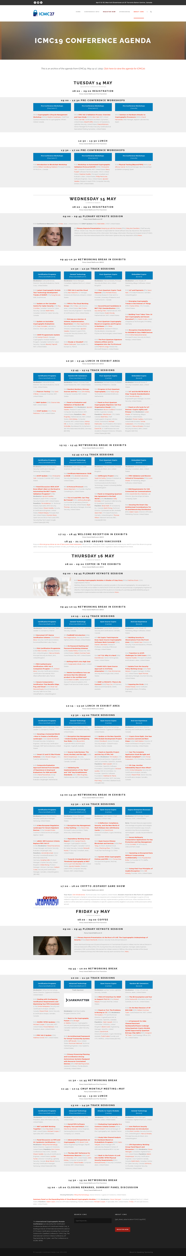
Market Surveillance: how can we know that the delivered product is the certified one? (77, 675)
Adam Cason (133, 512)
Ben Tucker (83, 308)
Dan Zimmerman (114, 671)
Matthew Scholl (38, 1037)
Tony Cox (109, 684)
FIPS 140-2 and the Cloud (78, 290)
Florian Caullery (138, 419)
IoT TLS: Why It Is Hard (107, 655)
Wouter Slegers (50, 757)
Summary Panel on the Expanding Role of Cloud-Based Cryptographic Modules (64, 1199)
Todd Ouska (105, 1036)
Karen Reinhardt (91, 940)
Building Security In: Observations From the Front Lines (137, 640)
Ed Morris (148, 1163)
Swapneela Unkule (74, 664)
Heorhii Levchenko (70, 1129)
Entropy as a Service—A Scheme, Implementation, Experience (75, 321)
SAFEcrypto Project (106, 476)
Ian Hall (81, 119)
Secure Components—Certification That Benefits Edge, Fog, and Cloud (46, 684)
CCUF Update (42, 411)
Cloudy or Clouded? (75, 342)
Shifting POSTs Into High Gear (79, 661)
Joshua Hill (133, 999)
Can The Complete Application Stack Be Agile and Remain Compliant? (137, 754)
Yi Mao (60, 224)
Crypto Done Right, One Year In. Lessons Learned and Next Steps (138, 738)
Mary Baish (49, 1129)
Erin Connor (56, 1149)
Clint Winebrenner (78, 895)
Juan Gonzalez (42, 326)
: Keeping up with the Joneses (99, 228)
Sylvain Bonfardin (53, 739)
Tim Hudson (114, 757)
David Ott (98, 428)
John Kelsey (86, 391)
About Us (133, 1252)
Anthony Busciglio (84, 500)
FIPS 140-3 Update (44, 1035)
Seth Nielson (139, 741)
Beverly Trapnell (51, 344)
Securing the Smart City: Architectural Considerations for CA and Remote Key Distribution (138, 507)
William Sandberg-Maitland (47, 167)
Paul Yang (98, 780)
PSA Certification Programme (48, 648)
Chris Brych (103, 741)
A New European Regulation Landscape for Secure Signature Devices (46, 828)
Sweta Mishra (73, 651)
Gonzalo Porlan (49, 830)
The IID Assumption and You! (140, 997)
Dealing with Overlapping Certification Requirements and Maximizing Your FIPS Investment (46, 1001)
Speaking (140, 1252)
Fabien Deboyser (70, 344)
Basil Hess (104, 417)
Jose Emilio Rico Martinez (138, 494)
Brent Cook (106, 1027)
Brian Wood (50, 1161)
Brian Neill (105, 506)
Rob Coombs (42, 651)
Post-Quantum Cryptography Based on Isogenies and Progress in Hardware (108, 324)
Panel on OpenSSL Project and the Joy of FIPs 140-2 (107, 754)
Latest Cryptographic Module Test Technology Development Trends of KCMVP (46, 292)
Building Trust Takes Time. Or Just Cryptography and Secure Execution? (138, 317)
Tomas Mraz (117, 859)
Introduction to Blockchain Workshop (52, 164)
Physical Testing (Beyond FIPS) (131, 164)
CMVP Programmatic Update (48, 335)
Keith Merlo (50, 310)
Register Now (123, 1229)
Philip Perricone (101, 176)
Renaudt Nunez (100, 1162)
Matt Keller (101, 224)
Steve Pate (85, 828)
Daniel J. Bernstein (101, 644)
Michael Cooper (39, 1024)
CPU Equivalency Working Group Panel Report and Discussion (137, 1147)
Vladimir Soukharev (54, 117)
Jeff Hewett (72, 1041)
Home (78, 11)
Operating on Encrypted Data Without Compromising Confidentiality (139, 855)
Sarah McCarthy (100, 478)
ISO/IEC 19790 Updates (46, 1022)
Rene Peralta (78, 1162)
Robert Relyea (43, 513)
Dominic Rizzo (52, 515)
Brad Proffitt (88, 122)
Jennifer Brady (134, 396)
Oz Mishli (133, 844)
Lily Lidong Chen (100, 310)
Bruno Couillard (109, 409)
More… (140, 235)
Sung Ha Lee (55, 295)
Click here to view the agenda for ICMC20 (124, 68)
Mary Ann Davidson (133, 228)
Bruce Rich (81, 741)
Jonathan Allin (45, 860)
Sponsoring (124, 11)
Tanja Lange (114, 391)
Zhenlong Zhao (104, 848)
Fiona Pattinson (48, 1027)
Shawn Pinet (135, 775)
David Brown (99, 658)
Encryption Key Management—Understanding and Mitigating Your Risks (77, 738)
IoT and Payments (136, 290)
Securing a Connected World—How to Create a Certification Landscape (46, 736)
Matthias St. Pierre (109, 776)
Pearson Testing (43, 391)
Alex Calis (95, 117)
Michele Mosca (111, 292)
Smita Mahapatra (136, 770)
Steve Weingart (115, 1199)
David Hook (109, 830)
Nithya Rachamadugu (49, 1144)
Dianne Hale (55, 402)
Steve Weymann (70, 489)
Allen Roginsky (82, 775)
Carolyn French (42, 337)
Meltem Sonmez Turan (82, 653)
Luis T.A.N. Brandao (75, 864)
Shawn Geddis (48, 508)
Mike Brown (107, 414)
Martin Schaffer (73, 679)
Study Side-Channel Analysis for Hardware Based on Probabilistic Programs (108, 1139)
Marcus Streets (137, 426)
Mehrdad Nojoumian (82, 1064)
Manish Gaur (138, 642)
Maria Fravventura (44, 775)
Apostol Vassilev (47, 496)
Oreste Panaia (130, 687)
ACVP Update (42, 476)
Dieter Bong (44, 865)
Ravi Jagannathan (83, 324)
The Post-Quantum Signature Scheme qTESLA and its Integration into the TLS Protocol (108, 342)
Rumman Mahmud (75, 1043)
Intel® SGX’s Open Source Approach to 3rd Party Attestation (106, 669)
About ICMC (139, 11)
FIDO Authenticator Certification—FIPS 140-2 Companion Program (43, 666)
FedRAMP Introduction (76, 635)
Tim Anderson (46, 503)
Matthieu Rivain (133, 580)
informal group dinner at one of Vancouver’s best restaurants (60, 544)
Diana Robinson (102, 124)
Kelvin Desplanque (70, 757)
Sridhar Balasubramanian (138, 335)
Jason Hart (98, 513)
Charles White (134, 306)
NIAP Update (41, 402)
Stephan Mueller (85, 174)
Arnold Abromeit (47, 853)
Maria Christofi (100, 1129)
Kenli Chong (108, 508)
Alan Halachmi (73, 292)
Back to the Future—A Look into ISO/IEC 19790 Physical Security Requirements (107, 1158)
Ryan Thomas (143, 673)
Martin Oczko (142, 319)
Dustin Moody (110, 313)
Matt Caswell (107, 764)
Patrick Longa (104, 346)
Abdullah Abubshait (81, 476)
